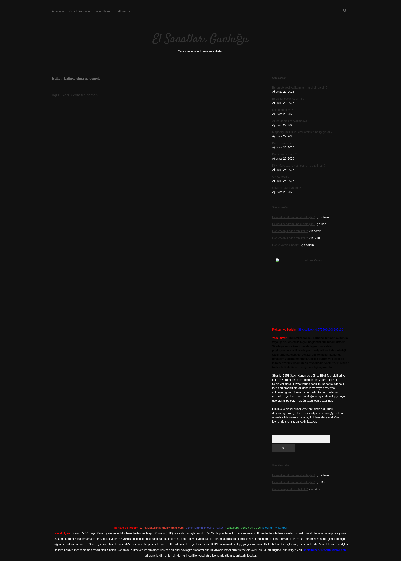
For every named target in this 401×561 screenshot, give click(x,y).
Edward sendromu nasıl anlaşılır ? (293, 217)
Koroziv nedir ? (281, 143)
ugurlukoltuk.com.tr (67, 95)
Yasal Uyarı (102, 11)
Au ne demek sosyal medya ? (290, 121)
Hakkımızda (122, 11)
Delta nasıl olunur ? (284, 154)
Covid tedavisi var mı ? (286, 188)
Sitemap (91, 95)
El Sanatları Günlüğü (201, 39)
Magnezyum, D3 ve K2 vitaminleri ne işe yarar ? (302, 132)
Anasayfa (58, 11)
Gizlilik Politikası (79, 11)
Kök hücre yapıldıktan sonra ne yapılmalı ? (299, 165)
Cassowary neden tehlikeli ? (290, 231)
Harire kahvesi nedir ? (286, 245)
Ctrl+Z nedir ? (280, 176)
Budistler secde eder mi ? (288, 98)
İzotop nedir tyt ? (282, 110)
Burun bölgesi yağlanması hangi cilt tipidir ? (299, 87)
